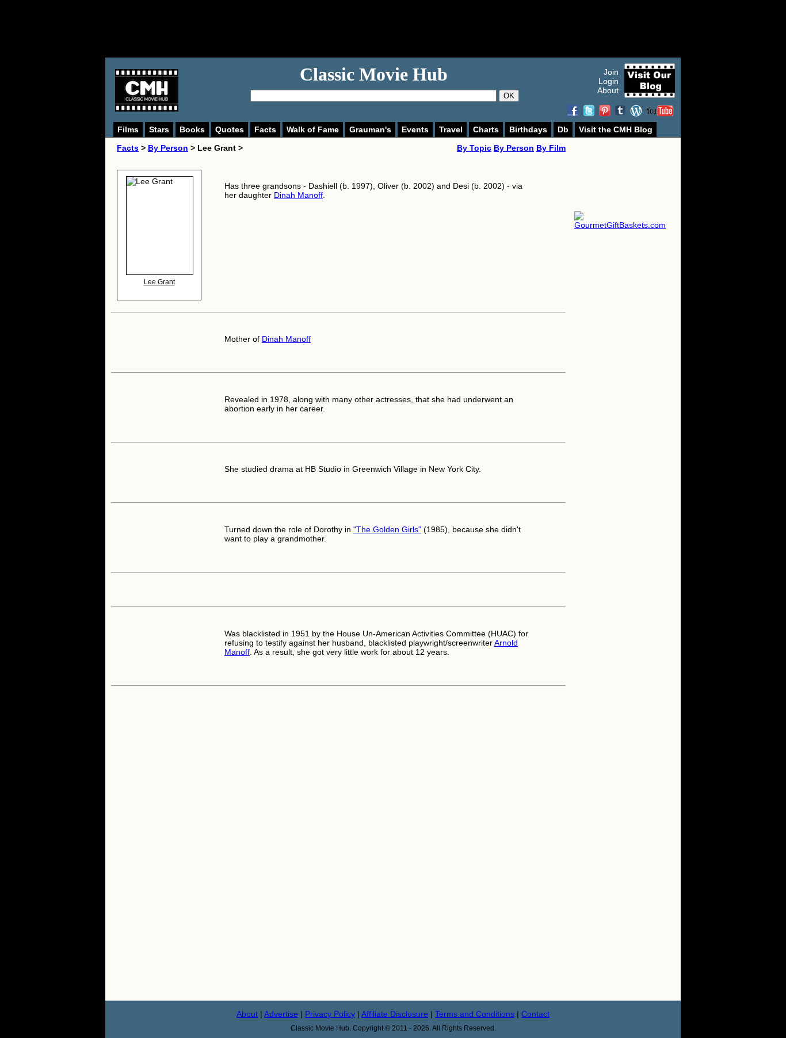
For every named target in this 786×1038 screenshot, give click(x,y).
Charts (486, 129)
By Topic (474, 147)
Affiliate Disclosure (394, 1013)
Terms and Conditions (474, 1013)
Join (611, 72)
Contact (535, 1013)
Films (128, 129)
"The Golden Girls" (387, 529)
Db (563, 129)
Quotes (229, 129)
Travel (451, 129)
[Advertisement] (405, 29)
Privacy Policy (330, 1013)
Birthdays (528, 129)
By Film (551, 147)
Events (415, 129)
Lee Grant (159, 282)
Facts (265, 129)
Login (608, 81)
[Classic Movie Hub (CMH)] (146, 108)
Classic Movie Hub (374, 74)
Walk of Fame (313, 129)
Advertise (281, 1013)
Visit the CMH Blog (616, 129)
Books (192, 129)
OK (508, 95)
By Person (168, 147)
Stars (159, 129)
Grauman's (370, 129)
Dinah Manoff (298, 195)
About (608, 90)
